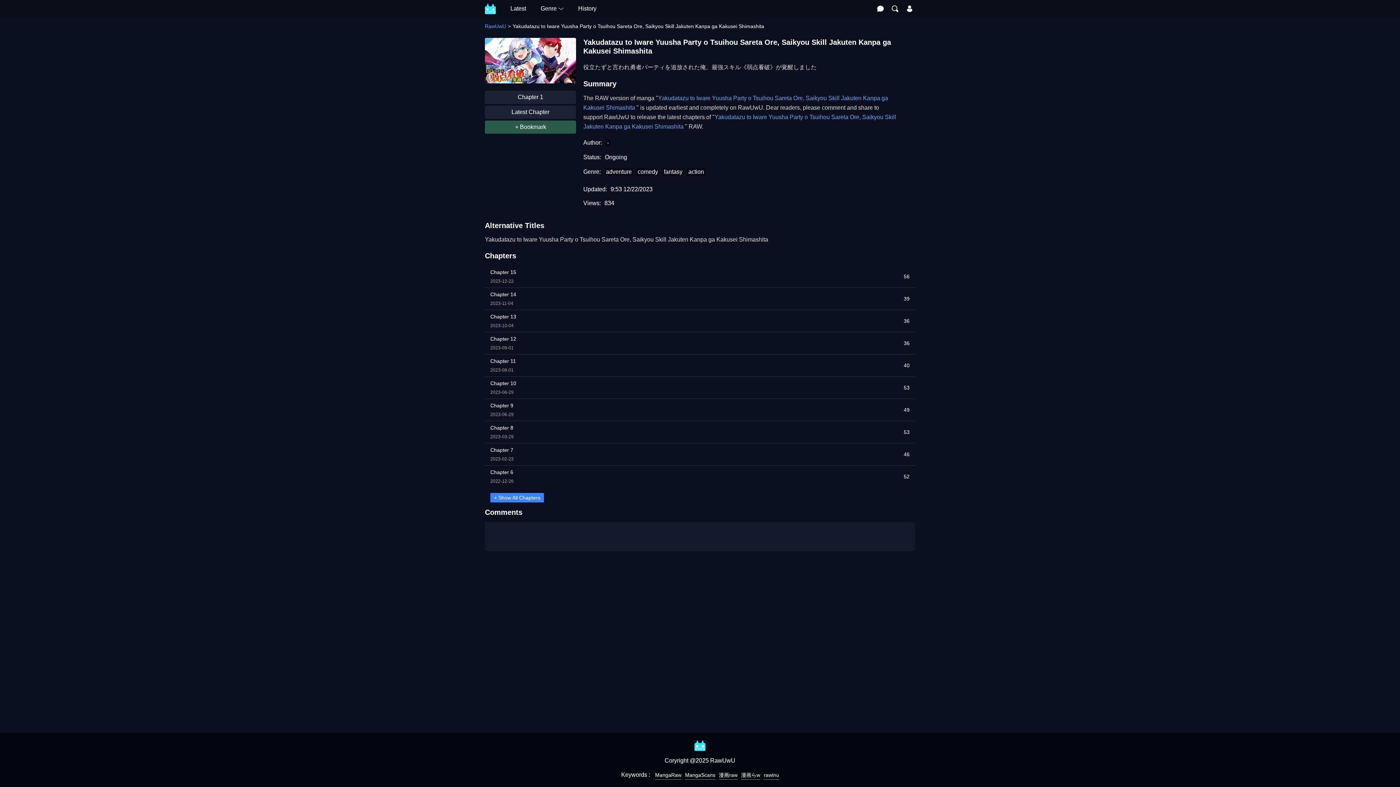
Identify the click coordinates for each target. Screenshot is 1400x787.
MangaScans (700, 775)
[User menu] (909, 8)
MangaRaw (668, 775)
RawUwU (495, 26)
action (696, 172)
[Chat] (880, 8)
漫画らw (750, 775)
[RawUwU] (490, 5)
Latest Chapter (530, 112)
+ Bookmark (530, 127)
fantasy (673, 172)
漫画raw (728, 775)
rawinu (771, 775)
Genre (549, 8)
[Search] (895, 8)
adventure (619, 172)
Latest (518, 8)
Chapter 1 (530, 97)
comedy (648, 172)
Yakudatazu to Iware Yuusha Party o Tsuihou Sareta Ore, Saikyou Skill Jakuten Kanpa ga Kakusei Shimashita (626, 239)
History (587, 8)
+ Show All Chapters (517, 498)
